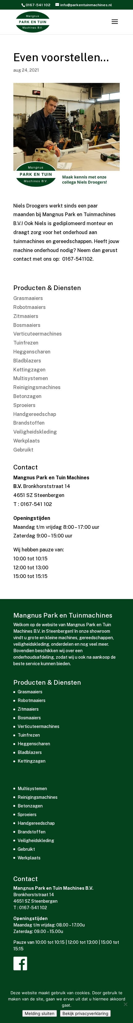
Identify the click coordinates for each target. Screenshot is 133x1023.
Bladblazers (27, 361)
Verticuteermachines (37, 334)
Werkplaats (26, 441)
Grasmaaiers (28, 298)
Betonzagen (27, 396)
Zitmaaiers (25, 316)
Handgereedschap (34, 414)
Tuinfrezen (25, 343)
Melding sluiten (39, 1013)
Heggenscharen (31, 352)
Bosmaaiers (27, 325)
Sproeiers (24, 405)
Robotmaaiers (29, 307)
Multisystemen (30, 378)
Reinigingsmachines (37, 387)
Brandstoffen (29, 423)
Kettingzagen (29, 370)
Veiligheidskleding (35, 432)
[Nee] (125, 1004)
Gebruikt (23, 450)
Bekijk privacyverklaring (85, 1013)
